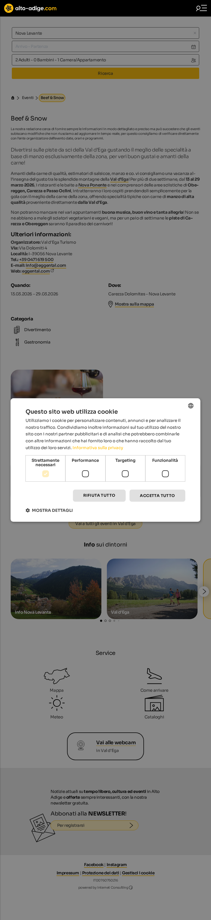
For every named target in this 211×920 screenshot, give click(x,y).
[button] (49, 510)
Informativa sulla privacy (98, 447)
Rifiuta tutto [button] (99, 495)
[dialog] (105, 460)
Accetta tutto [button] (157, 495)
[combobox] (191, 405)
